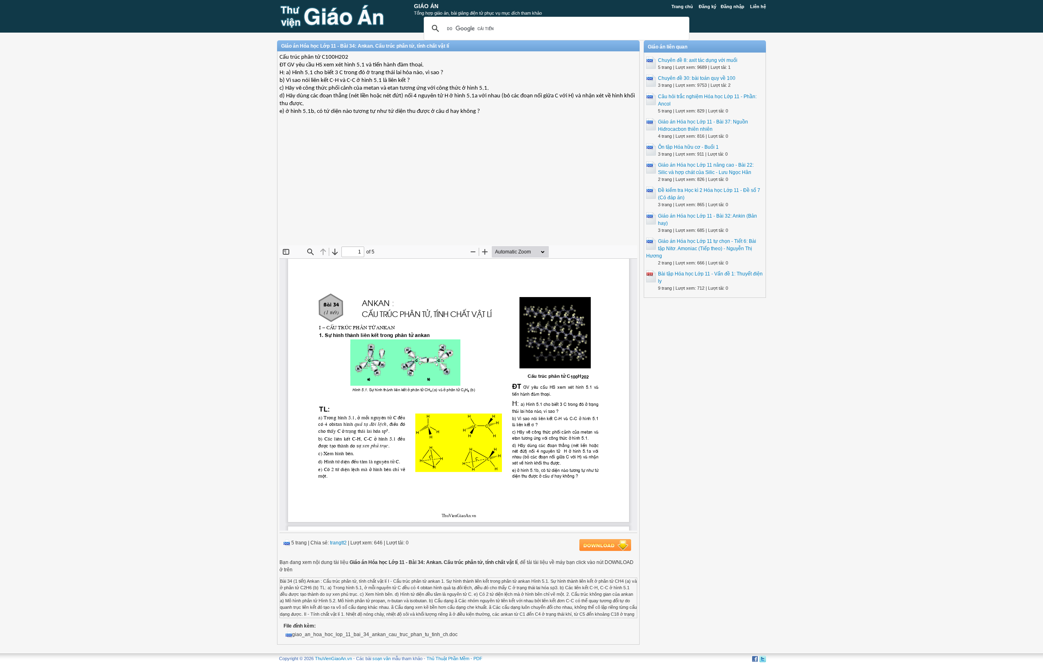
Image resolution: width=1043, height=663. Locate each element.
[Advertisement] (458, 186)
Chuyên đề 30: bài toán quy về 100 (696, 78)
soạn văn (381, 658)
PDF (477, 658)
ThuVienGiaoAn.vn (333, 658)
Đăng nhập (732, 6)
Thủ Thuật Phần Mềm (448, 658)
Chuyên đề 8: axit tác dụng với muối (697, 60)
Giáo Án (426, 6)
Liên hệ (758, 6)
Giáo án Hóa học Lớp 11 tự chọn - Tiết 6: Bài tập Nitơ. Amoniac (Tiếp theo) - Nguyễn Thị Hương (701, 248)
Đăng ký (707, 6)
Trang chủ (682, 6)
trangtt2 (338, 543)
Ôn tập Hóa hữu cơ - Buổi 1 (688, 147)
